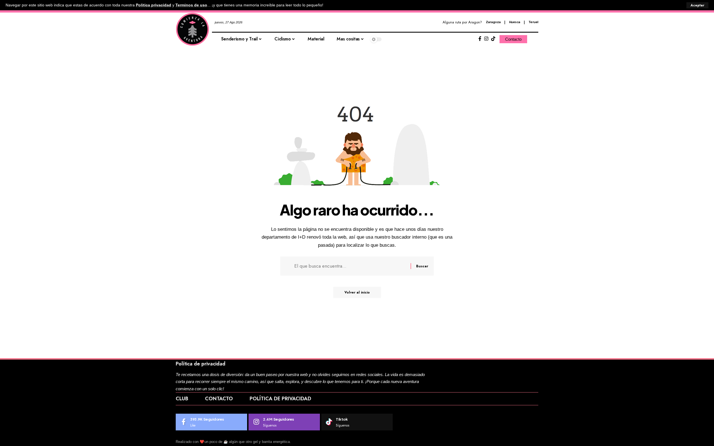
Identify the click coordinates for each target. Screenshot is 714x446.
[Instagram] (486, 39)
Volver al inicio (357, 292)
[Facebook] (480, 39)
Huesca (514, 22)
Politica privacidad (153, 5)
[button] (697, 5)
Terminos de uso (191, 5)
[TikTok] (493, 39)
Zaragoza (493, 22)
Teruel (533, 22)
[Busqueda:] (350, 266)
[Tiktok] (357, 422)
